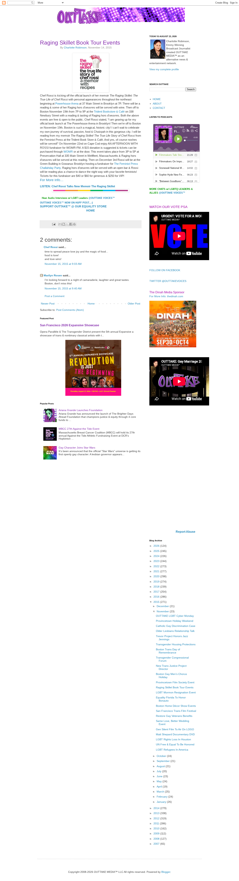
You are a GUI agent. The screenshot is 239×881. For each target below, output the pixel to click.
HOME (157, 99)
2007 (156, 843)
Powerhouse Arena (66, 103)
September (163, 761)
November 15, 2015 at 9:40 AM (63, 288)
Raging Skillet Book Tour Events (174, 687)
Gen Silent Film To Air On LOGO (175, 729)
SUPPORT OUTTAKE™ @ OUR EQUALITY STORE (73, 206)
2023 (156, 561)
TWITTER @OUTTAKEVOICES (167, 281)
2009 (156, 833)
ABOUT (157, 103)
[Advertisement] (172, 468)
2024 (156, 556)
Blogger (165, 871)
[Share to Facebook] (71, 224)
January (162, 801)
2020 (156, 576)
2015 (156, 601)
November (163, 611)
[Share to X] (67, 224)
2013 (156, 813)
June (160, 776)
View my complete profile (164, 69)
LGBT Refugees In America (172, 749)
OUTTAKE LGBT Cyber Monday (175, 615)
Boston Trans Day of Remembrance (168, 651)
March (161, 791)
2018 (156, 586)
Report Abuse (185, 531)
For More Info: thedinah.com (166, 296)
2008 (156, 838)
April (160, 786)
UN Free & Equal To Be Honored (175, 744)
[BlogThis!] (64, 224)
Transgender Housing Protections (175, 644)
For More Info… (52, 180)
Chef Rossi (51, 247)
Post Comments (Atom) (70, 309)
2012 (156, 818)
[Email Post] (53, 224)
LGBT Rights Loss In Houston (173, 739)
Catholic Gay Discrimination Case (175, 625)
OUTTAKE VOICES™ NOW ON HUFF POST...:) (66, 202)
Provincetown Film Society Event (175, 682)
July (159, 771)
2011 (156, 823)
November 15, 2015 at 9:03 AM (63, 263)
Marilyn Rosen (53, 275)
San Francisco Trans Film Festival (176, 710)
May (159, 781)
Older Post (134, 303)
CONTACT (159, 107)
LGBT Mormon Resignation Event (176, 692)
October (162, 755)
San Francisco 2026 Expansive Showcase (69, 325)
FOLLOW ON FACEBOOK (164, 270)
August (161, 766)
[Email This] (60, 224)
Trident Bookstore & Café (109, 111)
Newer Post (48, 303)
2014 (156, 808)
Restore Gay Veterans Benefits (174, 715)
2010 (156, 828)
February (162, 796)
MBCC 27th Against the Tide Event (79, 428)
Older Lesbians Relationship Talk (175, 630)
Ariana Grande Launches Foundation (81, 410)
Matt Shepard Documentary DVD (175, 734)
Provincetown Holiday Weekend (174, 620)
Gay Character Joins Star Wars (77, 447)
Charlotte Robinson (75, 47)
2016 (156, 596)
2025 (156, 551)
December (163, 606)
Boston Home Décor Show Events (176, 705)
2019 (156, 581)
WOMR (68, 151)
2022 (156, 566)
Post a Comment (54, 296)
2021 (156, 571)
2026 (156, 545)
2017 (156, 591)
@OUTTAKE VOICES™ (102, 198)
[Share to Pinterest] (74, 224)
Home (91, 303)
